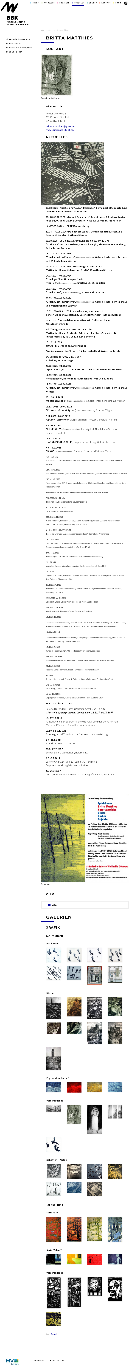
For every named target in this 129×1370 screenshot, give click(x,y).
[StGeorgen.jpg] (115, 1033)
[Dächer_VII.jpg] (53, 1028)
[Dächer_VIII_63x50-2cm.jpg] (74, 1006)
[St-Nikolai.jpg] (94, 1033)
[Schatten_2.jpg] (74, 955)
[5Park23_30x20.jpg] (53, 1229)
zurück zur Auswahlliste (57, 30)
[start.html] (15, 13)
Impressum (39, 1360)
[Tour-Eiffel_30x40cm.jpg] (74, 1187)
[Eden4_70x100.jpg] (115, 1259)
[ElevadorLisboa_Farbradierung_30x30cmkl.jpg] (74, 1171)
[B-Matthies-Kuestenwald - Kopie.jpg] (115, 1111)
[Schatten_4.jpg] (115, 955)
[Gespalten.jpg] (74, 1114)
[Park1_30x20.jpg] (115, 1229)
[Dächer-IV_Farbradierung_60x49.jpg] (94, 1008)
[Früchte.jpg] (53, 1108)
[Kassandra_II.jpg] (94, 1119)
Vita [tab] (54, 904)
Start (36, 3)
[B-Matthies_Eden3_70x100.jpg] (94, 1259)
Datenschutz (58, 1360)
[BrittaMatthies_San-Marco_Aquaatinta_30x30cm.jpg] (94, 1171)
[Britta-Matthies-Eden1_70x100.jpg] (53, 1259)
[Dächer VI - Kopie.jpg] (53, 1008)
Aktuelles (49, 3)
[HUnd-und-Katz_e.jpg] (53, 1144)
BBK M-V (93, 3)
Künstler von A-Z (14, 43)
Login (118, 3)
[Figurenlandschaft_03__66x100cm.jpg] (94, 1087)
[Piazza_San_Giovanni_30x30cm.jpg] (94, 1189)
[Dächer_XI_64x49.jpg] (115, 1006)
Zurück (54, 1334)
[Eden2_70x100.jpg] (74, 1259)
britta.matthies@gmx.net (61, 126)
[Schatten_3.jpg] (94, 955)
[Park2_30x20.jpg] (94, 1229)
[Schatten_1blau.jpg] (53, 955)
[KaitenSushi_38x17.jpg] (53, 1293)
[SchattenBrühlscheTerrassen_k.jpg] (53, 1171)
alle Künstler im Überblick (18, 39)
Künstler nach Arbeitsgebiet (19, 47)
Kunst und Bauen (14, 51)
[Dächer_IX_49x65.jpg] (74, 1028)
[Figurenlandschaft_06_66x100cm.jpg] (115, 1087)
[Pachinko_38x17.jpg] (74, 1292)
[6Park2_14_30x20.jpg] (74, 1229)
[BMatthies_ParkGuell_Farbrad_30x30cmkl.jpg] (115, 1171)
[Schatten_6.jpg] (74, 973)
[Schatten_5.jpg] (53, 973)
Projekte (64, 3)
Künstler (79, 3)
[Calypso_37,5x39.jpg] (53, 1319)
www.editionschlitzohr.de (60, 129)
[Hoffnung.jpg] (94, 1286)
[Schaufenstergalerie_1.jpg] (94, 975)
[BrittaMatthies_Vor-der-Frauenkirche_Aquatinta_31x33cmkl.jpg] (53, 1189)
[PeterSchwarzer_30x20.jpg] (115, 1289)
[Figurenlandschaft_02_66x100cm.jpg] (53, 1087)
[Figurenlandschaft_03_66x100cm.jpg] (74, 1087)
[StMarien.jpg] (53, 1058)
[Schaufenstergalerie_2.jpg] (115, 974)
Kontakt (106, 3)
